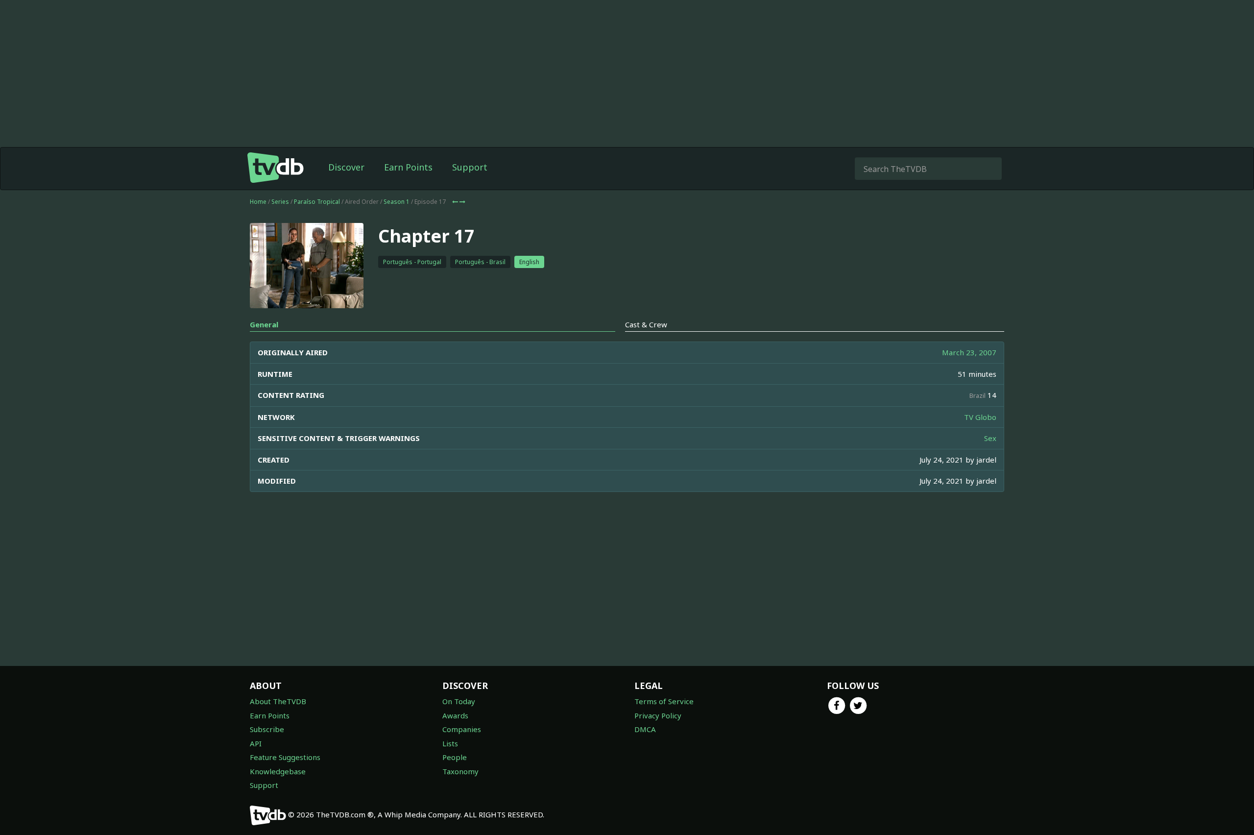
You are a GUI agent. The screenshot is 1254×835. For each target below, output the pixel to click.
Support (469, 167)
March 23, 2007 (969, 352)
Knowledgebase (278, 771)
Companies (461, 729)
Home (258, 201)
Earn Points (408, 167)
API (256, 743)
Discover (346, 167)
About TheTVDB (278, 701)
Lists (450, 743)
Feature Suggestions (285, 757)
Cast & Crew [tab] (646, 324)
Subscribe (267, 729)
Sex (990, 438)
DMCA (645, 729)
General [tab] (264, 324)
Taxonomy (460, 771)
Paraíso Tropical (317, 201)
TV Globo (980, 417)
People (454, 757)
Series (280, 201)
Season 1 (397, 201)
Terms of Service (664, 701)
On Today (458, 701)
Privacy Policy (657, 715)
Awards (455, 715)
